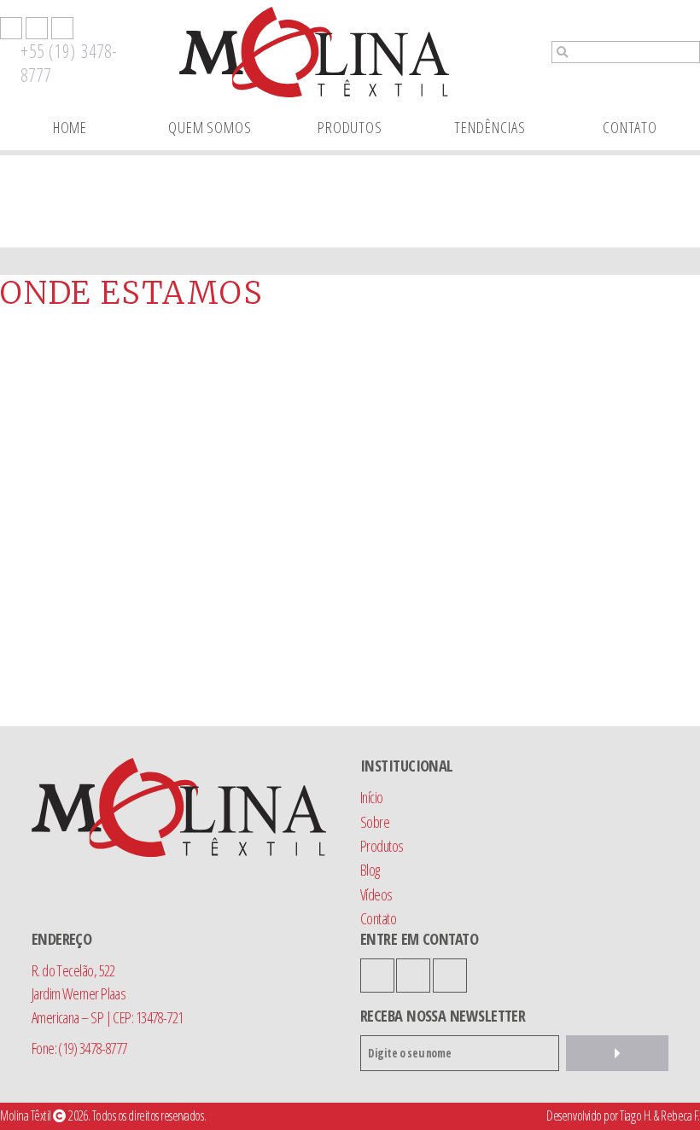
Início (371, 796)
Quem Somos (210, 126)
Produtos (350, 126)
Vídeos (376, 894)
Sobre (374, 821)
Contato (630, 126)
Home (70, 126)
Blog (370, 869)
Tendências (489, 126)
